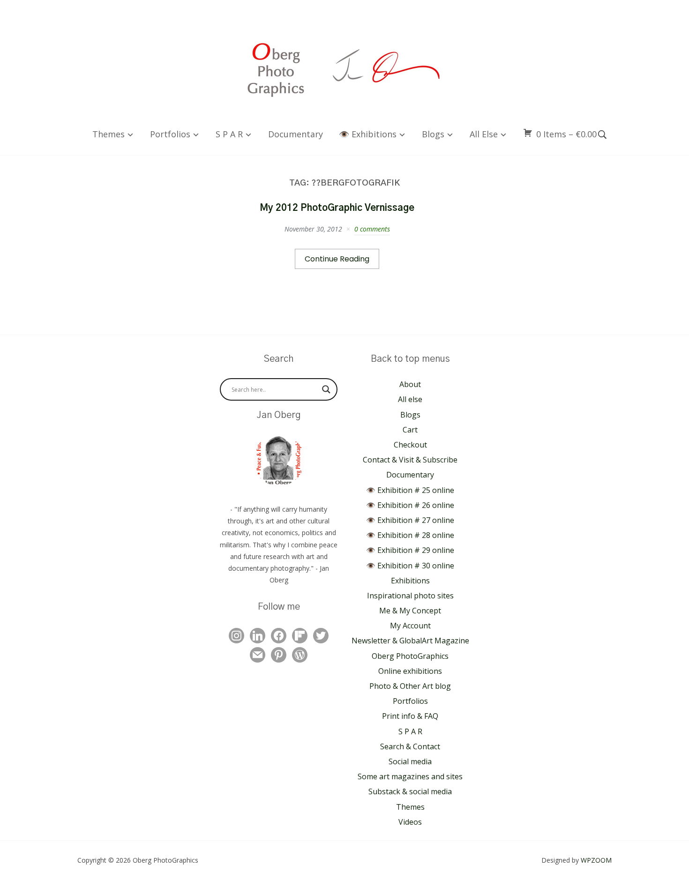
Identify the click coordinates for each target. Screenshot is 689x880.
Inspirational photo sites (410, 595)
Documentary (295, 134)
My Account (410, 625)
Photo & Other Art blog (410, 686)
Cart (410, 430)
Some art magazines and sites (410, 776)
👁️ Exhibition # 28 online (410, 535)
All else (484, 134)
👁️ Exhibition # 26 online (410, 505)
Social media (410, 761)
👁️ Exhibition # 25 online (410, 490)
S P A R (229, 134)
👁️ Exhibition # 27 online (410, 520)
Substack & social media (410, 791)
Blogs (433, 134)
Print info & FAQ (410, 716)
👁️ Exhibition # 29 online (410, 550)
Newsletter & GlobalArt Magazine (410, 640)
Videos (410, 822)
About (410, 384)
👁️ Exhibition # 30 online (410, 565)
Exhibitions (410, 580)
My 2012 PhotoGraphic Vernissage (337, 208)
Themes (108, 134)
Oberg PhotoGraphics (410, 656)
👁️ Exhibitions (368, 134)
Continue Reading (337, 259)
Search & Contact (410, 746)
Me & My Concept (410, 610)
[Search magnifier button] (326, 389)
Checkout (410, 445)
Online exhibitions (410, 671)
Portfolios (170, 134)
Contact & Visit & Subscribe (410, 460)
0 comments (372, 228)
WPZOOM (596, 860)
